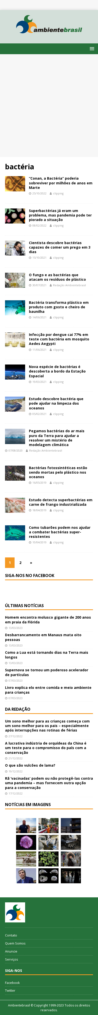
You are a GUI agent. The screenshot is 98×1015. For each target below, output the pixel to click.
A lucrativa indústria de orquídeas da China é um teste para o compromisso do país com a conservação (45, 748)
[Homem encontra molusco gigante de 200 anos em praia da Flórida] (26, 825)
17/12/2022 (16, 793)
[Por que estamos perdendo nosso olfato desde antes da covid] (71, 858)
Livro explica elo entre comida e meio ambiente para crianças (48, 689)
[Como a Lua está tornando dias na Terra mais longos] (71, 825)
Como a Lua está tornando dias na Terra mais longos (46, 654)
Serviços (11, 959)
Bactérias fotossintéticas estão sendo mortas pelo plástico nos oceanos (58, 472)
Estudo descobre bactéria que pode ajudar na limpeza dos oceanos (56, 403)
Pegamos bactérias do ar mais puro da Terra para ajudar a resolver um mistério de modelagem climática (56, 437)
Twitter (10, 990)
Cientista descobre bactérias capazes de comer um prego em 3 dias (59, 247)
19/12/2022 (16, 771)
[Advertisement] (49, 106)
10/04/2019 (39, 542)
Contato (11, 935)
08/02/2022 (39, 225)
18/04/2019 (39, 510)
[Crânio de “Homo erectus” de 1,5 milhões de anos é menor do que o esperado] (48, 875)
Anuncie (11, 951)
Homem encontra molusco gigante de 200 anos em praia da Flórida (48, 619)
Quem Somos (15, 943)
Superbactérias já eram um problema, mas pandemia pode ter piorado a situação (60, 215)
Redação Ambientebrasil (69, 285)
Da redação (17, 709)
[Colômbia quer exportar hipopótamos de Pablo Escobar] (26, 858)
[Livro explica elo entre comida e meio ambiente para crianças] (48, 842)
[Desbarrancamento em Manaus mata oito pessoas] (48, 825)
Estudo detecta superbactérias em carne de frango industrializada (60, 502)
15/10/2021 (39, 257)
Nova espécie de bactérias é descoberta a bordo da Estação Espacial (57, 371)
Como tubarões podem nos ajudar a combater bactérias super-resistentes (59, 532)
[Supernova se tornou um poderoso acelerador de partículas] (26, 842)
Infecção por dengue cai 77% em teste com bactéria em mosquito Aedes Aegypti (59, 339)
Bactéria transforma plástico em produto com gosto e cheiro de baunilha (59, 307)
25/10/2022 (39, 193)
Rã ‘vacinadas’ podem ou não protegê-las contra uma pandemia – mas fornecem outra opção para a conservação (49, 783)
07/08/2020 (16, 450)
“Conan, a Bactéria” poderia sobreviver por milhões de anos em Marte (60, 183)
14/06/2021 (39, 317)
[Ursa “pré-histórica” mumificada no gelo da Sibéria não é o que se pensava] (71, 842)
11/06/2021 (39, 349)
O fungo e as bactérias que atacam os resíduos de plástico (57, 277)
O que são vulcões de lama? (30, 765)
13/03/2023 (16, 628)
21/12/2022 (16, 758)
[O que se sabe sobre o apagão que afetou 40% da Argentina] (71, 875)
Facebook (12, 982)
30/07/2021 (39, 285)
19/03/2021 (39, 382)
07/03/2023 (16, 680)
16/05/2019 (39, 482)
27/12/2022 (16, 736)
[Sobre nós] (15, 912)
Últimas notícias (24, 605)
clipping (58, 193)
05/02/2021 (39, 414)
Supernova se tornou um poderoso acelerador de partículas (46, 672)
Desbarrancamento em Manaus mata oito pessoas (43, 637)
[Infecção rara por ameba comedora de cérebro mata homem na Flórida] (48, 858)
